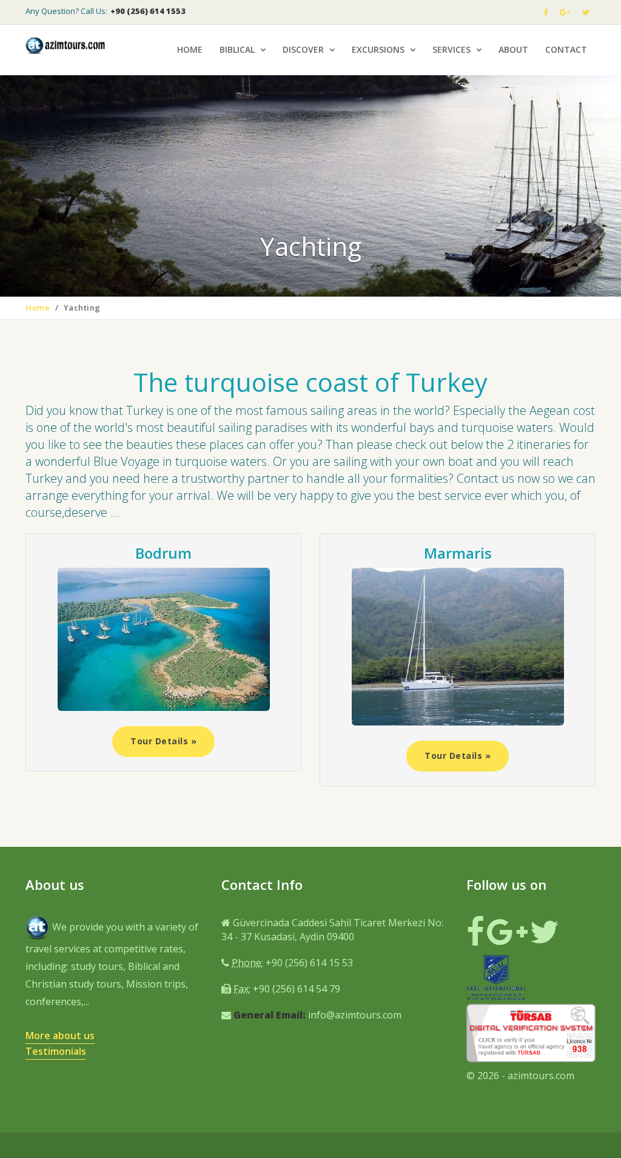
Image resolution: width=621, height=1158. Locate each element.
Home (37, 307)
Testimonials (55, 1051)
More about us (60, 1035)
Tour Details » (163, 741)
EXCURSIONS (378, 49)
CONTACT (566, 49)
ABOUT (513, 49)
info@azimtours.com (354, 1015)
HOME (190, 49)
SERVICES (451, 49)
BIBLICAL (237, 49)
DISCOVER (303, 49)
